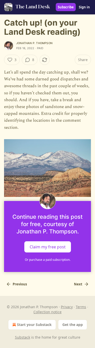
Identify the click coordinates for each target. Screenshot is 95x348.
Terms (81, 306)
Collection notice (47, 311)
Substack (22, 337)
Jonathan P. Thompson (34, 43)
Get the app (72, 324)
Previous (20, 284)
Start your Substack (34, 324)
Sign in (84, 7)
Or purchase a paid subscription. (47, 260)
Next (78, 284)
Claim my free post (48, 247)
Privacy (67, 306)
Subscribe (66, 7)
